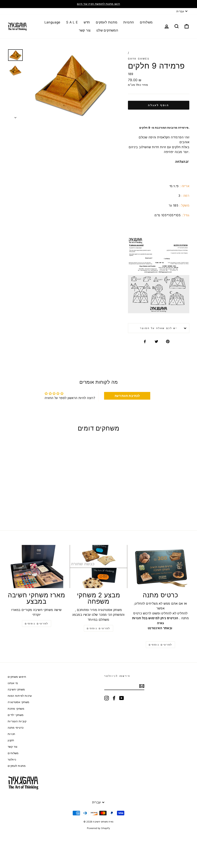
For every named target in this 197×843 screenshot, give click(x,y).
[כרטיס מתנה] (160, 566)
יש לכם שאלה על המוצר (158, 328)
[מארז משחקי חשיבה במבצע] (36, 566)
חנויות (11, 734)
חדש (87, 22)
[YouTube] (121, 698)
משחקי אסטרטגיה (18, 702)
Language (52, 22)
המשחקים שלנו (107, 30)
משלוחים (146, 22)
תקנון (11, 740)
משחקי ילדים (15, 715)
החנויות (128, 22)
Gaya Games (139, 58)
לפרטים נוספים (98, 628)
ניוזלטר (12, 759)
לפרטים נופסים (36, 623)
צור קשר (85, 30)
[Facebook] (114, 698)
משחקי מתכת (16, 708)
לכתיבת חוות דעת (127, 396)
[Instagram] (106, 698)
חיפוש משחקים (17, 676)
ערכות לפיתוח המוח (20, 695)
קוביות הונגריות (17, 721)
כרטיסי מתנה (15, 727)
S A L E (72, 22)
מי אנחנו (13, 683)
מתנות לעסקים (107, 22)
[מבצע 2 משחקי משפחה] (98, 566)
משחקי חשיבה (16, 689)
